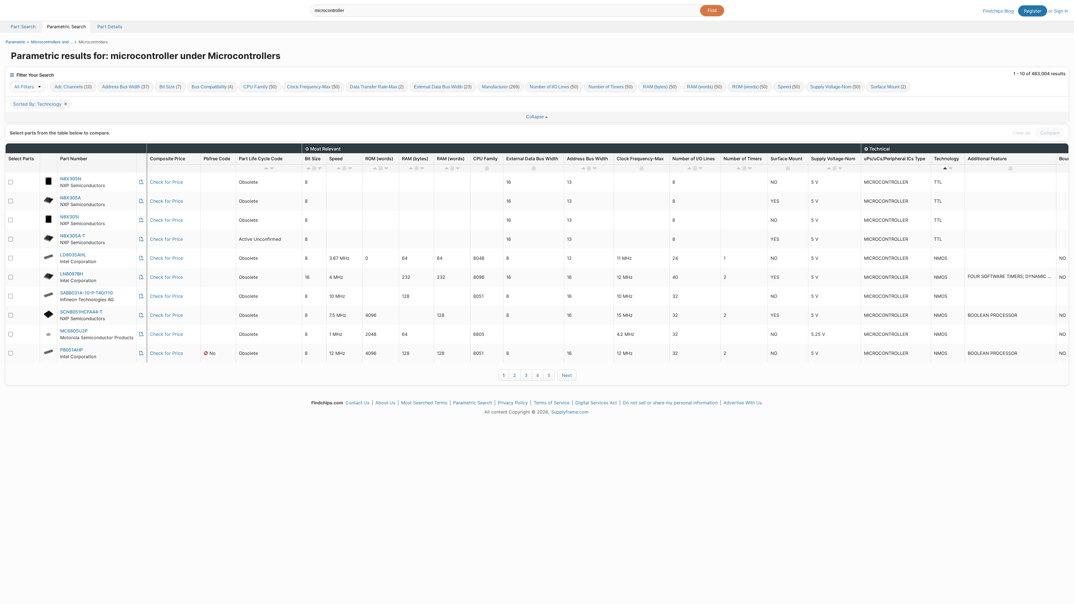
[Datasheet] (141, 182)
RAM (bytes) (660, 86)
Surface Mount (888, 86)
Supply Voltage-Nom (835, 86)
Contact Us (357, 402)
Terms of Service (551, 402)
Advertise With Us (743, 402)
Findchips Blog (998, 11)
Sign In (1061, 11)
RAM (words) (704, 86)
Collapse (535, 116)
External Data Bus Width (443, 86)
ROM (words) (749, 86)
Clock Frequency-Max (313, 86)
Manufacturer (500, 86)
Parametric (15, 41)
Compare (1050, 133)
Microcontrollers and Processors (52, 41)
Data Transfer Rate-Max (377, 86)
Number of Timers (610, 86)
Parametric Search (472, 402)
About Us (385, 402)
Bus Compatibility (212, 86)
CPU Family (260, 86)
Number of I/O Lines (554, 86)
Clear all (1021, 133)
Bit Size (170, 86)
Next (567, 375)
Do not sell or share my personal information (670, 402)
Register (1032, 11)
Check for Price (166, 182)
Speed (789, 86)
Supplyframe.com (569, 412)
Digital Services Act (596, 402)
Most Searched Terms (424, 402)
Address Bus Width (125, 86)
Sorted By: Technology (38, 104)
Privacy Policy (513, 402)
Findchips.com (24, 11)
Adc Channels (73, 86)
